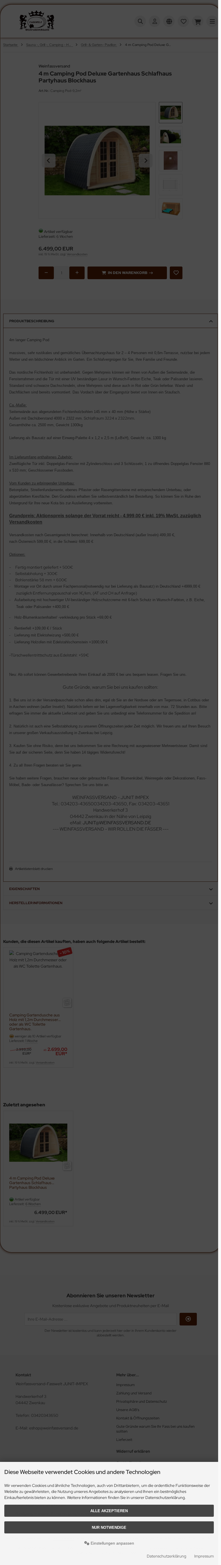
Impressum (204, 1556)
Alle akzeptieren (109, 1511)
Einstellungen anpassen (111, 1543)
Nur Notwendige (109, 1527)
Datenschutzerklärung (166, 1556)
